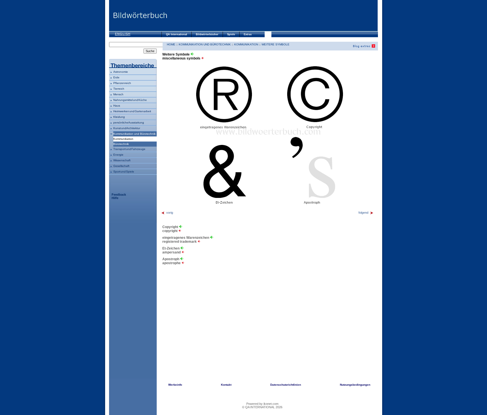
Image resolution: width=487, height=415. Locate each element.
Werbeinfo (175, 384)
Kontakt (226, 384)
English (122, 34)
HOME (171, 44)
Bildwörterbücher (207, 34)
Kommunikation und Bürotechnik (134, 133)
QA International (176, 34)
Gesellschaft (121, 165)
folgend (363, 212)
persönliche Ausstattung (128, 122)
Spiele (231, 34)
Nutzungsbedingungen (355, 384)
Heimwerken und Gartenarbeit (132, 111)
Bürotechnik (121, 143)
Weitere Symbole (275, 44)
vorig (169, 212)
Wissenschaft (121, 160)
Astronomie (120, 71)
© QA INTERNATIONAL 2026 (262, 407)
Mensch (118, 94)
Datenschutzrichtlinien (285, 384)
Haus (116, 105)
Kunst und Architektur (126, 128)
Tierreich (118, 88)
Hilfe (115, 198)
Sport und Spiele (123, 171)
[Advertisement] (272, 15)
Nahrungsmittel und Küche (130, 99)
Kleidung (119, 116)
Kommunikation (246, 44)
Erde (116, 77)
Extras (248, 34)
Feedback (119, 194)
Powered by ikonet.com (262, 403)
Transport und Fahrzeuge (129, 149)
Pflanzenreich (122, 83)
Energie (118, 154)
